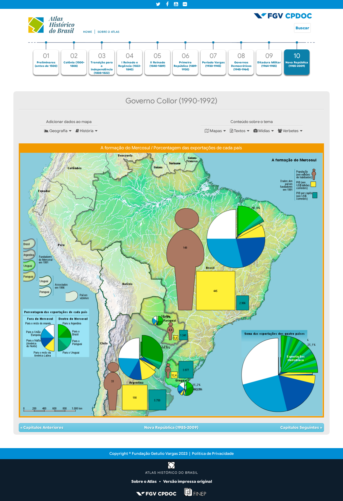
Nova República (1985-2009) (171, 427)
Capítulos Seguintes (300, 427)
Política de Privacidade (213, 453)
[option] (46, 58)
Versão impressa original (187, 481)
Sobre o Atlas (144, 481)
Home (87, 32)
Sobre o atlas (108, 32)
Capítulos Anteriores (43, 427)
